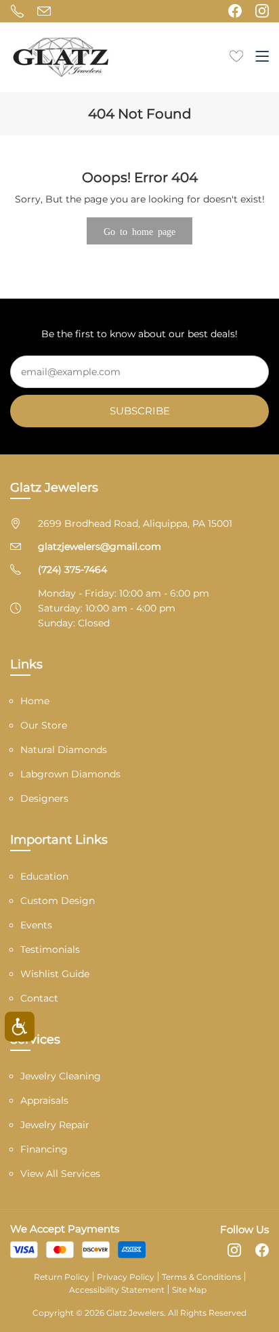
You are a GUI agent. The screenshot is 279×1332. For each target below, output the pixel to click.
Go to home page (139, 231)
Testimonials (50, 949)
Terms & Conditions (201, 1277)
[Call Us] (17, 11)
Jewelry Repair (54, 1125)
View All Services (60, 1173)
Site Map (189, 1290)
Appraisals (44, 1100)
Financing (44, 1149)
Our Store (43, 725)
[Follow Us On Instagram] (262, 11)
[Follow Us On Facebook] (235, 11)
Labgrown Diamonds (70, 774)
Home (34, 701)
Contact (39, 998)
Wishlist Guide (54, 974)
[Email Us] (44, 11)
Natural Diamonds (63, 750)
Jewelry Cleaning (60, 1076)
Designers (44, 798)
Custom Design (57, 901)
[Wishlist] (236, 55)
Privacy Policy (125, 1277)
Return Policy (61, 1277)
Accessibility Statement (117, 1290)
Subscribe (140, 410)
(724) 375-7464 (72, 569)
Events (36, 925)
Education (44, 876)
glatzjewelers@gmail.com (99, 546)
